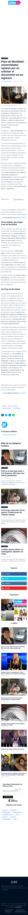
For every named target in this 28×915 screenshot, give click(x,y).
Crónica (5, 446)
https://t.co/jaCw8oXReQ (19, 214)
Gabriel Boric (13, 810)
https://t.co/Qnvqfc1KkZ (8, 390)
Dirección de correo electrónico (11, 791)
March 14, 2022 (21, 217)
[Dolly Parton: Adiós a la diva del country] (14, 738)
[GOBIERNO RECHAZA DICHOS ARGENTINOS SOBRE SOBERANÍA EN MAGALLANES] (9, 610)
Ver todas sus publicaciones (9, 434)
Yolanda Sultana (17, 812)
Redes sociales (6, 812)
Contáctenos (8, 911)
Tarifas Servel (19, 910)
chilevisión (5, 817)
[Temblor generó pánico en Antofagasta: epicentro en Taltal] (14, 536)
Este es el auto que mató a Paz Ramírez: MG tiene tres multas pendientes (12, 473)
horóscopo (13, 817)
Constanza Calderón (7, 81)
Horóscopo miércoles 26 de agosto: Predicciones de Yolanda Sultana (13, 512)
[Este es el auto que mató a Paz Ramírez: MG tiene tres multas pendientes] (14, 457)
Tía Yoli (17, 814)
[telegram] (9, 415)
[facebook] (2, 415)
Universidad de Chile (7, 814)
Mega (15, 819)
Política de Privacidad (20, 911)
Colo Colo (4, 810)
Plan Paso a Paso (12, 406)
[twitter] (6, 415)
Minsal (4, 406)
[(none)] (4, 424)
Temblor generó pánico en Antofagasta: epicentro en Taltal (12, 551)
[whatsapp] (13, 415)
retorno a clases (6, 408)
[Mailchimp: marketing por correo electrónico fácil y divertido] (12, 801)
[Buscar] (23, 2)
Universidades (17, 408)
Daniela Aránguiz (6, 819)
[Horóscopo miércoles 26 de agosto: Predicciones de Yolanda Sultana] (14, 496)
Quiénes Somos (9, 910)
